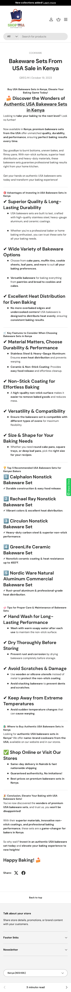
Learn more (49, 2)
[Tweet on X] (16, 873)
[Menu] (65, 19)
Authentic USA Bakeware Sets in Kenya (35, 107)
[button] (58, 19)
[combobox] (35, 36)
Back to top (35, 897)
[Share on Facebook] (23, 873)
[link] (5, 987)
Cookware (35, 52)
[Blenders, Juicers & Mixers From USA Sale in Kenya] (66, 987)
